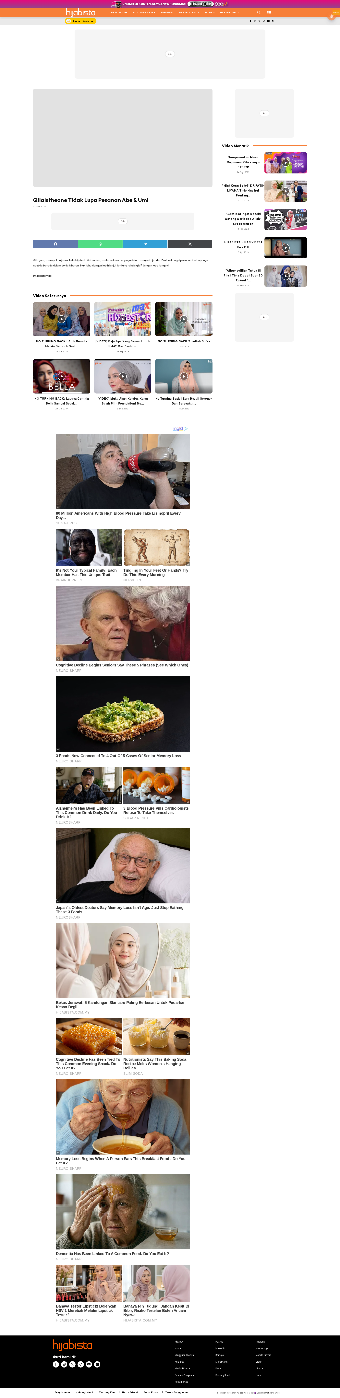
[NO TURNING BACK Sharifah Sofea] (184, 319)
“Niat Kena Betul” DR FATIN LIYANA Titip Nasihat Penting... (243, 190)
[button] (258, 12)
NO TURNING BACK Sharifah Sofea (184, 341)
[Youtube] (268, 21)
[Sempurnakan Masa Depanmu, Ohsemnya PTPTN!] (285, 162)
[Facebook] (250, 21)
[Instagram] (255, 21)
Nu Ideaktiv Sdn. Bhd (245, 1393)
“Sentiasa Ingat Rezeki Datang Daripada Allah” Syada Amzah (243, 219)
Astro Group (275, 1393)
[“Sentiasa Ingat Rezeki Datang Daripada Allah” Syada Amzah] (285, 219)
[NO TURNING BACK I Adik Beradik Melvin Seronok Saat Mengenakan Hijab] (61, 319)
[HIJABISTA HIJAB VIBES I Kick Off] (285, 247)
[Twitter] (259, 21)
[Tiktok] (264, 21)
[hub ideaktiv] (269, 11)
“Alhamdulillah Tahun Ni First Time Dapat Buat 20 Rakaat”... (243, 275)
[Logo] (80, 12)
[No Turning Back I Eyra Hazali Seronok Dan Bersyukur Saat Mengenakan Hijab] (184, 376)
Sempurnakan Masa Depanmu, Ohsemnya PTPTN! (243, 162)
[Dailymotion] (273, 21)
